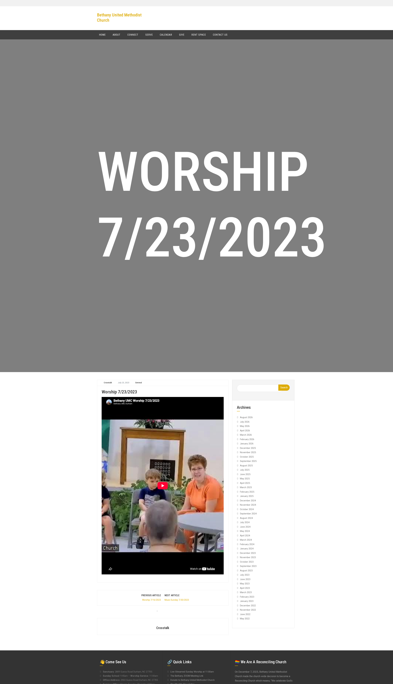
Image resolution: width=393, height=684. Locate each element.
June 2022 (245, 614)
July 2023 (244, 574)
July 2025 (244, 469)
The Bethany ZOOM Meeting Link (186, 675)
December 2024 (248, 500)
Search (284, 387)
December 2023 (248, 553)
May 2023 (245, 583)
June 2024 (245, 526)
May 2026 (245, 426)
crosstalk (108, 383)
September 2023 (248, 566)
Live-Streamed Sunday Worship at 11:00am (192, 671)
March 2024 (246, 539)
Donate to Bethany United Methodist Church (192, 680)
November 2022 (248, 609)
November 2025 (248, 452)
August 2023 (246, 570)
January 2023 (246, 601)
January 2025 (246, 496)
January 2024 (246, 548)
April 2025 (245, 483)
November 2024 (248, 504)
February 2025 (247, 491)
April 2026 (245, 430)
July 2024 (244, 522)
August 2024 (246, 518)
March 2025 (246, 487)
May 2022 (245, 618)
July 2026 (244, 421)
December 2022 (248, 605)
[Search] (293, 34)
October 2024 (247, 509)
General (138, 383)
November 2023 (248, 557)
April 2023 (245, 588)
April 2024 (245, 535)
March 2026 (246, 434)
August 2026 (246, 417)
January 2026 (246, 443)
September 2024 (248, 513)
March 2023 (246, 592)
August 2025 (246, 465)
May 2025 (245, 478)
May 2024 (245, 531)
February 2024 (247, 544)
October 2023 (247, 561)
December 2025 (248, 448)
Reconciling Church (245, 680)
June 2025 (245, 474)
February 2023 (247, 596)
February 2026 (247, 439)
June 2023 (245, 579)
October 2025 (247, 456)
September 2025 (248, 461)
